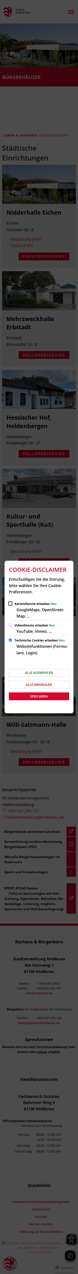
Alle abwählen (39, 684)
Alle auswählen (39, 672)
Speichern (39, 696)
